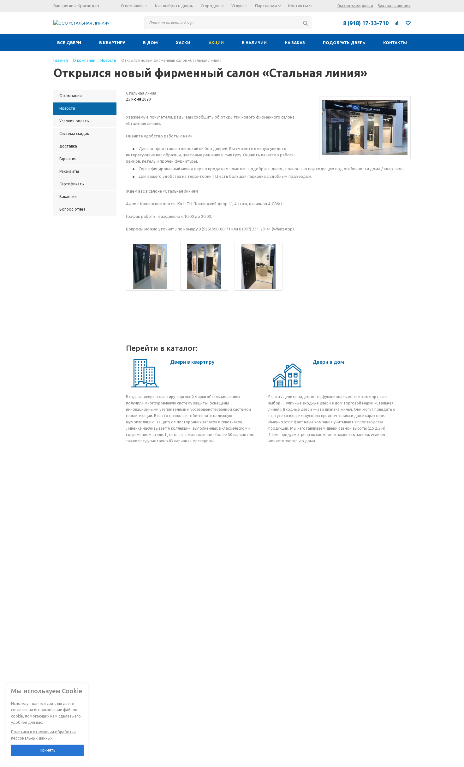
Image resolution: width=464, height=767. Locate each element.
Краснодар (88, 5)
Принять (47, 750)
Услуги (238, 5)
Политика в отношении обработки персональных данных (43, 735)
